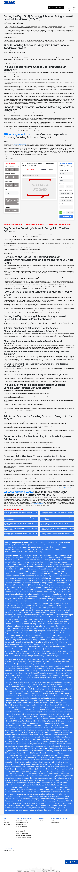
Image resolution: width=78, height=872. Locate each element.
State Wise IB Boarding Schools (21, 824)
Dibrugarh (9, 580)
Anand (57, 557)
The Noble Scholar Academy (58, 730)
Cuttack (16, 576)
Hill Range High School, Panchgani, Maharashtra (40, 714)
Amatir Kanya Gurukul (29, 691)
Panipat (35, 624)
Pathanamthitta (20, 626)
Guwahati (54, 587)
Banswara (25, 562)
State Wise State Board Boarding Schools (23, 835)
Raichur (44, 628)
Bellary (36, 564)
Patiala (39, 626)
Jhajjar (60, 594)
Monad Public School (19, 739)
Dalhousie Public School (20, 675)
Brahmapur (49, 569)
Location (62, 204)
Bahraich (40, 560)
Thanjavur (50, 642)
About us (5, 820)
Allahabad (23, 557)
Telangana (64, 549)
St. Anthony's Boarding (32, 808)
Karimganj (51, 599)
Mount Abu (9, 615)
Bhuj (6, 569)
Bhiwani (49, 567)
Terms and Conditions (8, 824)
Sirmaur (54, 637)
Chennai (50, 571)
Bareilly (43, 562)
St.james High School (52, 762)
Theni (57, 642)
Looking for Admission (65, 190)
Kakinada (47, 596)
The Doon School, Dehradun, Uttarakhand (47, 666)
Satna (30, 635)
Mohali (58, 612)
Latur (53, 608)
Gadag (43, 583)
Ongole (30, 621)
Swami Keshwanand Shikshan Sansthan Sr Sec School (48, 728)
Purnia (23, 628)
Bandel (68, 560)
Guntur (37, 587)
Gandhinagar (61, 583)
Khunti (56, 601)
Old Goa (24, 621)
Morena (65, 612)
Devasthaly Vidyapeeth (53, 751)
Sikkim (46, 549)
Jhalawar (68, 594)
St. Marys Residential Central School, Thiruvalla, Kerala (47, 794)
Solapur (29, 640)
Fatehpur (35, 583)
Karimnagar (61, 599)
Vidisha (37, 651)
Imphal (39, 592)
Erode (62, 580)
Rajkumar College (30, 673)
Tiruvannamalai (34, 647)
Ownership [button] (7, 207)
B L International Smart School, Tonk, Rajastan (56, 719)
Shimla (14, 637)
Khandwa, (42, 601)
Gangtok (17, 585)
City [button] (6, 189)
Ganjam (25, 585)
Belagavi (21, 564)
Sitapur (8, 640)
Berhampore (67, 564)
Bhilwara (30, 567)
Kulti (63, 605)
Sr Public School (35, 693)
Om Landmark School (44, 687)
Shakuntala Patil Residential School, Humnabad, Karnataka (50, 698)
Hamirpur (17, 589)
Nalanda (22, 617)
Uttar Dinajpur (49, 649)
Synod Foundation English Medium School (40, 764)
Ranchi (48, 631)
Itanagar (53, 592)
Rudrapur (30, 633)
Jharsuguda (9, 596)
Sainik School (58, 687)
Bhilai (24, 567)
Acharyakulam (10, 666)
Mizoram (18, 549)
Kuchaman (52, 605)
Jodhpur (32, 596)
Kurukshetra (36, 608)
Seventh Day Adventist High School (40, 689)
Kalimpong (56, 596)
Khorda (50, 601)
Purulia (29, 628)
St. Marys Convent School (20, 778)
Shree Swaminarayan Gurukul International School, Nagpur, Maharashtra (32, 796)
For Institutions (54, 820)
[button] (12, 193)
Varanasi (24, 651)
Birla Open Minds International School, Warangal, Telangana (42, 801)
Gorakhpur (60, 585)
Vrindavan (22, 653)
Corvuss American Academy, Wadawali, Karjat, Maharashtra (48, 709)
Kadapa (39, 596)
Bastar (64, 562)
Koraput (65, 603)
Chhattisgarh (10, 545)
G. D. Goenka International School (31, 810)
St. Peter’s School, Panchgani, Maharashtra (34, 799)
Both (17, 169)
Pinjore (63, 626)
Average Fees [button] (8, 181)
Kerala (33, 547)
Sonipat (36, 640)
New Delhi (45, 619)
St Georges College (31, 671)
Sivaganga (16, 640)
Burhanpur (9, 571)
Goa (26, 545)
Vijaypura (55, 651)
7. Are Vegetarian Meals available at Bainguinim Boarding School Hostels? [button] (56, 518)
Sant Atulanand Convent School (28, 760)
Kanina (14, 599)
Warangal (31, 653)
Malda (46, 610)
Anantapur (66, 557)
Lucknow (59, 608)
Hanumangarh (27, 589)
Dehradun (66, 576)
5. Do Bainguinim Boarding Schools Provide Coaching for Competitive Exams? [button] (19, 534)
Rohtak (17, 633)
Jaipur (68, 592)
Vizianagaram (11, 653)
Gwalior (61, 587)
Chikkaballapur (11, 573)
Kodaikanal (21, 603)
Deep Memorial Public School (55, 748)
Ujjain (37, 649)
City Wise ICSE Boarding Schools (22, 830)
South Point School (24, 666)
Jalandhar (15, 594)
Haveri (64, 589)
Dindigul (17, 580)
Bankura (17, 562)
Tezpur (36, 642)
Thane (42, 642)
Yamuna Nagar (40, 656)
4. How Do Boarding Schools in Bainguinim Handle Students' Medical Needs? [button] (20, 529)
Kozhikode (36, 605)
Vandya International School (56, 810)
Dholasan (56, 578)
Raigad (51, 628)
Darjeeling (47, 576)
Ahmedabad (35, 555)
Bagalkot (32, 560)
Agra (27, 555)
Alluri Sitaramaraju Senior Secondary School (36, 682)
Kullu (59, 605)
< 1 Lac (7, 185)
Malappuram (38, 610)
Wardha (39, 653)
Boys (12, 169)
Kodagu (13, 603)
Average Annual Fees (65, 197)
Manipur (65, 547)
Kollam (52, 603)
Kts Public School (63, 675)
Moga (52, 612)
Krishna (44, 605)
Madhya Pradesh (43, 547)
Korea (7, 605)
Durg (23, 580)
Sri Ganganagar (54, 640)
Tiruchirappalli (57, 644)
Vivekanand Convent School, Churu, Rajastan (34, 735)
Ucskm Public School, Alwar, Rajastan (19, 732)
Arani (15, 560)
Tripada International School (49, 673)
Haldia (68, 587)
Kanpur (34, 599)
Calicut (17, 571)
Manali (53, 610)
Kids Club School (24, 664)
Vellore (31, 651)
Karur (13, 601)
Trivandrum (55, 647)
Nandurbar (61, 617)
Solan (23, 640)
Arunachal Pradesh (50, 543)
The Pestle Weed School (57, 659)
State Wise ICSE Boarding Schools (22, 828)
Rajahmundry (22, 631)
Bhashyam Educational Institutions (27, 684)
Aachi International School (38, 737)
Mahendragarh (18, 610)
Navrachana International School (53, 684)
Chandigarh (41, 571)
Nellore (25, 619)
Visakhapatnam (66, 651)
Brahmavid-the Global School (16, 776)
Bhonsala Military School (20, 705)
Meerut (38, 612)
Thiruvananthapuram (13, 644)
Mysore (44, 615)
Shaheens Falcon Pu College (16, 698)
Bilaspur (24, 569)
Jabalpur (61, 592)
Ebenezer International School (46, 680)
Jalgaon (23, 594)
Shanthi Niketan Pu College (16, 700)
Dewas (20, 578)
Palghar (58, 621)
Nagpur (70, 615)
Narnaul (69, 617)
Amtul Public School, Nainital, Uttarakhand (55, 671)
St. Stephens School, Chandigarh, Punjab (40, 787)
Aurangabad (23, 560)
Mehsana (45, 612)
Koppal (58, 603)
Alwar (37, 557)
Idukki (34, 592)
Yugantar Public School (13, 673)
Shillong (8, 637)
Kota (12, 605)
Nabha (50, 615)
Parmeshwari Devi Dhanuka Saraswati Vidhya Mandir (50, 755)
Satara (24, 635)
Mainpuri (28, 610)
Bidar (11, 569)
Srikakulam (65, 640)
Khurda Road (65, 601)
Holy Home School (62, 787)
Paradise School (47, 760)
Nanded (52, 617)
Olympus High (57, 739)
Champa (32, 571)
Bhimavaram (40, 567)
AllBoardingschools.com (20, 144)
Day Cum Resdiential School (9, 200)
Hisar (69, 589)
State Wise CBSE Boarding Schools (22, 820)
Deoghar (13, 578)
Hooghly (8, 592)
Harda (36, 589)
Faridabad (17, 583)
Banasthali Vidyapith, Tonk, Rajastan (19, 721)
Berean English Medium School (31, 762)
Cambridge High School (40, 705)
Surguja (30, 642)
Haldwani (8, 589)
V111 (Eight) (8, 177)
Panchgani (18, 624)
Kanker (20, 599)
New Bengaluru (35, 619)
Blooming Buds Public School (22, 746)
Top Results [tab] (30, 169)
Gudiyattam (15, 587)
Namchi (39, 617)
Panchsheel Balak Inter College (16, 755)
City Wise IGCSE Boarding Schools (22, 833)
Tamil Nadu (54, 549)
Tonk (42, 647)
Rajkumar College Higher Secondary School (45, 776)
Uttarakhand (28, 552)
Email (60, 177)
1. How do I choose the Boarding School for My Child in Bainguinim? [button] (18, 513)
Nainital (15, 617)
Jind (25, 596)
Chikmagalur (22, 573)
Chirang (32, 573)
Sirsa (65, 637)
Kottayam (27, 605)
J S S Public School (43, 769)
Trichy (47, 647)
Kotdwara (19, 605)
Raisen (13, 631)
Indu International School (25, 769)
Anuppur (8, 560)
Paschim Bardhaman (53, 624)
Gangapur (9, 585)
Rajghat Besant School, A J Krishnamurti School (22, 757)
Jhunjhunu (19, 596)
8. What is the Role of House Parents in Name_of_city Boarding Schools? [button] (55, 524)
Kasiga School (34, 661)
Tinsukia (43, 644)
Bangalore (9, 562)
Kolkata (45, 603)
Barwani (58, 562)
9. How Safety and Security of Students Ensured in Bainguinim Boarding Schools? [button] (57, 529)
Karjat (69, 599)
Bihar (67, 543)
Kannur (27, 599)
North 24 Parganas (12, 621)
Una (41, 649)
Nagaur (63, 615)
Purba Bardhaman (12, 628)
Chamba (24, 571)
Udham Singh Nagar (20, 649)
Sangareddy (10, 635)
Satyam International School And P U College (55, 696)
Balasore (55, 560)
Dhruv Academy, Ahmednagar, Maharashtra (22, 712)
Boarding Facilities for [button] (10, 166)
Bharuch (17, 567)
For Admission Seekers (55, 822)
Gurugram (45, 587)
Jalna (29, 594)
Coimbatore (63, 573)
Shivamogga (23, 637)
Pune (68, 626)
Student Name (63, 170)
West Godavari (57, 653)
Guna (31, 587)
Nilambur (53, 619)
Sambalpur (64, 633)
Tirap (49, 644)
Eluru (48, 580)
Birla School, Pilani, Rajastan (44, 721)
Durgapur (29, 580)
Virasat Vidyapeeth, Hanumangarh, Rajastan (51, 732)
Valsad (16, 651)
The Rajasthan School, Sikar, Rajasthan (19, 767)
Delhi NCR (20, 545)
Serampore (57, 635)
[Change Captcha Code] (64, 212)
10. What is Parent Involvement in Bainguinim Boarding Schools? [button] (55, 534)
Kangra (8, 599)
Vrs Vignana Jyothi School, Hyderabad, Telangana (30, 805)
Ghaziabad (33, 585)
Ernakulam (55, 580)
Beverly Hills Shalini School (37, 659)
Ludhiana (67, 608)
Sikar (42, 637)
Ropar (23, 633)
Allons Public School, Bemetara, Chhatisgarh (52, 773)
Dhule (63, 578)
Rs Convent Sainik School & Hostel (53, 757)
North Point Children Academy (39, 739)
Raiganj (58, 628)
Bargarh (51, 562)
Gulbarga (24, 587)
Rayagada (9, 633)
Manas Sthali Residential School (51, 753)
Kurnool (20, 608)
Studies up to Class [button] (10, 173)
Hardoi (42, 589)
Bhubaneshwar (65, 567)
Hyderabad (26, 592)
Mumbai (17, 615)
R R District (37, 628)
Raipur (7, 631)
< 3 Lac (16, 185)
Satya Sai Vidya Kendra (28, 696)
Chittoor (39, 573)
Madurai (8, 610)
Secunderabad (39, 635)
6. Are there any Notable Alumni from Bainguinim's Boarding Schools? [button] (57, 513)
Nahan (8, 617)
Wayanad (47, 653)
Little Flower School (30, 677)
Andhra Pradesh (35, 543)
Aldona (8, 557)
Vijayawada (46, 651)
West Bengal (39, 552)
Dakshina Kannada (27, 576)
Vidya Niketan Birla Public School (47, 767)
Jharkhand (16, 547)
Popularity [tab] (43, 169)
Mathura (25, 612)
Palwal (64, 621)
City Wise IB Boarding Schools (21, 826)
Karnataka (26, 547)
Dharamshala (37, 578)
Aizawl (55, 555)
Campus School (40, 746)
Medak (32, 612)
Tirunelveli (68, 644)
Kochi (7, 603)
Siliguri (48, 637)
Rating (51, 169)
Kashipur (29, 601)
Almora (31, 557)
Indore (46, 592)
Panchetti (8, 624)
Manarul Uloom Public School (27, 753)
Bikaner (17, 569)
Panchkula (27, 624)
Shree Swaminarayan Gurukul (37, 789)
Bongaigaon (33, 569)
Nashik (8, 619)
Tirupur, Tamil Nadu (19, 647)
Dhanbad (27, 578)
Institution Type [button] (9, 196)
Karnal (7, 601)
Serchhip (65, 635)
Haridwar (50, 589)
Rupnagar (38, 633)
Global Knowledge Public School (52, 712)
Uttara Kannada (62, 649)
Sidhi (38, 637)
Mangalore (9, 612)
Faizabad (8, 583)
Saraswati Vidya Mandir (31, 744)
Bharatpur (9, 567)
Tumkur (64, 647)
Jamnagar (53, 594)
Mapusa (18, 612)
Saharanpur (48, 633)
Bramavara (59, 569)
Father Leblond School (13, 677)
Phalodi (51, 626)
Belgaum (29, 564)
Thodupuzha (27, 644)
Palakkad (50, 621)
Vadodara (9, 651)
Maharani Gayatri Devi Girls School (54, 783)
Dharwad (47, 578)
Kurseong (27, 608)
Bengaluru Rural (55, 564)
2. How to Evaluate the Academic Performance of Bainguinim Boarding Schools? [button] (20, 518)
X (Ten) (13, 177)
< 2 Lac (11, 185)
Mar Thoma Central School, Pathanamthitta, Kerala (40, 792)
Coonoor (8, 576)
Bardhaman (35, 562)
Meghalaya (9, 549)
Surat (24, 642)
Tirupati (8, 647)
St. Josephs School (28, 773)
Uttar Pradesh (17, 552)
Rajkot (31, 631)
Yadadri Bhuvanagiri (19, 656)
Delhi (7, 578)
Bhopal (55, 567)
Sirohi (61, 637)
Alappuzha (68, 555)
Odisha (25, 549)
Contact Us (66, 217)
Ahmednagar (46, 555)
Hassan (58, 589)
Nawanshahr (17, 619)
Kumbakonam (10, 608)
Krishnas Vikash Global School (54, 780)
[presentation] (30, 169)
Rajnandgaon (39, 631)
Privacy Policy (6, 822)
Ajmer (60, 555)
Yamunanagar (52, 656)
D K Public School (53, 746)
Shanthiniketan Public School (38, 700)
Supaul (18, 642)
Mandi (59, 610)
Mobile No (62, 184)
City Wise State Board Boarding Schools (23, 837)
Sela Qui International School (51, 744)
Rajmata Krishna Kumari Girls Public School (47, 664)
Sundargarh (9, 642)
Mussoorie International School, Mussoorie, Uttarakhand (32, 668)
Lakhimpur (46, 608)
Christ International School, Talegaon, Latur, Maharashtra (32, 707)
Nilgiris (60, 619)
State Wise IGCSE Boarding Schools (22, 831)
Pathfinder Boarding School (32, 741)
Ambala (43, 557)
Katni (35, 601)
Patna (45, 626)
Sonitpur (43, 640)
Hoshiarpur (16, 592)
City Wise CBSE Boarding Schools (22, 822)
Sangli (18, 635)
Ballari (62, 560)
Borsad (41, 569)
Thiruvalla (63, 642)
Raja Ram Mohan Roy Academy (55, 741)
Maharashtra (56, 547)
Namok (45, 617)
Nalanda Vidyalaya (27, 687)
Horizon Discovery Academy (34, 716)
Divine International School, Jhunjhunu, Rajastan (40, 725)
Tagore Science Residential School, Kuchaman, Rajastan (26, 730)
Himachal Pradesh (51, 545)
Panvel (41, 624)
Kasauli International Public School (43, 675)
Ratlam (63, 631)
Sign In (75, 8)
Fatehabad (27, 583)
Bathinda (8, 564)
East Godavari (39, 580)
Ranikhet (55, 631)
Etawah (68, 580)
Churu (55, 573)
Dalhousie (39, 576)
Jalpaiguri (36, 594)
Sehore (48, 635)
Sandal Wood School (13, 744)
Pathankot (31, 626)
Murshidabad (27, 615)
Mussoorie (36, 615)
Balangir (48, 560)
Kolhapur (38, 603)
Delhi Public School (37, 723)
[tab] (12, 167)
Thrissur (36, 644)
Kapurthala (42, 599)
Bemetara (44, 564)
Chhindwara (59, 571)
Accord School (63, 680)
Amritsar (51, 557)
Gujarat (32, 545)
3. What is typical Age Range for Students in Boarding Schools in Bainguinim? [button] (20, 524)
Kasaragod (20, 601)
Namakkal (31, 617)
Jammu (45, 594)
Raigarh (65, 628)
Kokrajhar (30, 603)
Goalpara (42, 585)
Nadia (56, 615)
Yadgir (30, 656)
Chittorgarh (47, 573)
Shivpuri (32, 637)
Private (8, 210)
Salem (56, 633)
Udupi (31, 649)
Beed (15, 564)
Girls (7, 169)
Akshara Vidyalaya (12, 682)
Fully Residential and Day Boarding (17, 201)
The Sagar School (46, 661)
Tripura (8, 552)
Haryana (39, 545)
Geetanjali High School (30, 771)
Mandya (66, 610)
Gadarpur (51, 583)
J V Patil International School (27, 719)
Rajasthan (39, 549)
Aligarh (15, 557)
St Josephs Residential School (49, 677)
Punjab (31, 549)
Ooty (36, 621)
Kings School (15, 771)
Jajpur (7, 594)
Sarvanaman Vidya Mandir (15, 689)
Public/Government (17, 210)
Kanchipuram (66, 596)
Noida (66, 619)
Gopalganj (51, 585)
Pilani (57, 626)
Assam (61, 543)
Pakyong (42, 621)
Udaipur (8, 649)
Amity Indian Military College (49, 691)
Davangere (56, 576)
